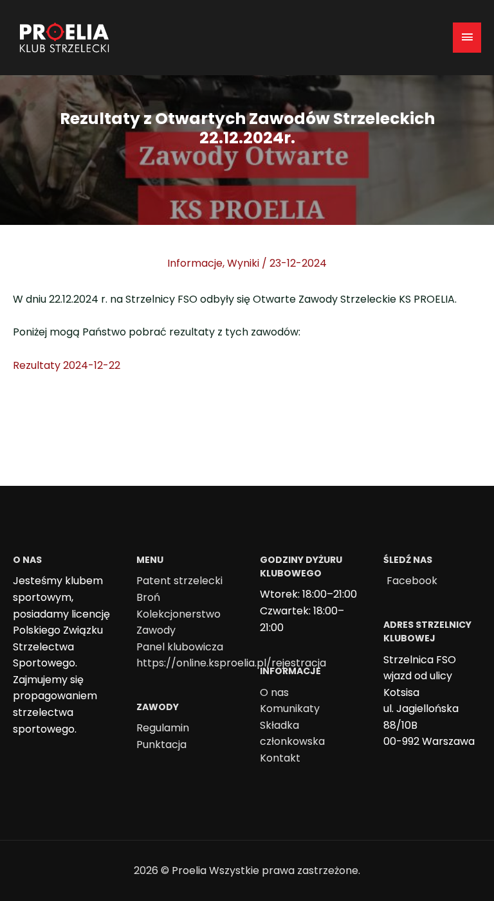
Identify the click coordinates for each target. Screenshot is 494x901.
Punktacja (161, 744)
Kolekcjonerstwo (178, 614)
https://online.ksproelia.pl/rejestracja (231, 663)
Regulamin (162, 727)
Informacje (195, 263)
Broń (148, 597)
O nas (274, 692)
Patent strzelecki (179, 580)
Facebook (412, 580)
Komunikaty (290, 708)
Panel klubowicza (179, 646)
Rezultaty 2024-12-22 (66, 365)
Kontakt (280, 758)
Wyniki (243, 263)
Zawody (156, 630)
